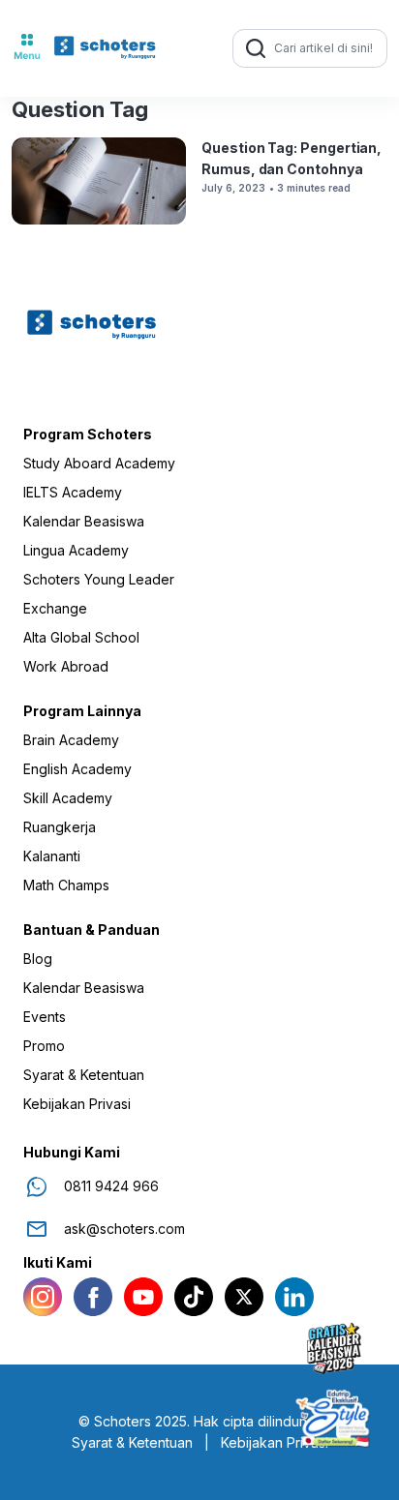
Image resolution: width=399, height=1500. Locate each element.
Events (44, 1017)
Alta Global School (81, 638)
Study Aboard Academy (99, 463)
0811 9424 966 (111, 1186)
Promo (44, 1046)
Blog (37, 959)
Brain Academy (71, 740)
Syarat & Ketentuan (83, 1075)
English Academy (77, 769)
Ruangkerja (59, 827)
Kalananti (51, 856)
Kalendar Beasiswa (83, 521)
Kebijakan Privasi (77, 1104)
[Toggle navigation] (27, 48)
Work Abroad (65, 667)
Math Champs (66, 885)
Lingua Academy (76, 550)
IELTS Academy (72, 492)
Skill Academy (67, 798)
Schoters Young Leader (98, 579)
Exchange (55, 608)
